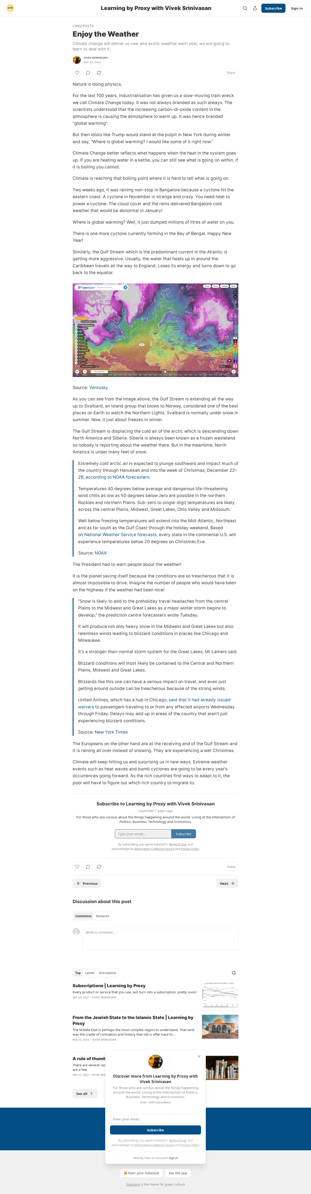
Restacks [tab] (102, 916)
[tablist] (92, 916)
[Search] (245, 8)
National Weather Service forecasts (120, 534)
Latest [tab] (89, 973)
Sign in (297, 8)
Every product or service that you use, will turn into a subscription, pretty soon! (134, 992)
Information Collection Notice (154, 1145)
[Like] (77, 72)
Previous (90, 883)
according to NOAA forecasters (117, 477)
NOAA (101, 553)
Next (224, 883)
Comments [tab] (83, 916)
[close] (199, 1056)
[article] (155, 995)
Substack (133, 1184)
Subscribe (273, 8)
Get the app (178, 1173)
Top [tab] (78, 973)
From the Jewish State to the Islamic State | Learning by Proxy (133, 1020)
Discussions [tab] (107, 973)
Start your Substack (143, 1173)
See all (81, 1093)
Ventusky (98, 387)
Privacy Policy (190, 1145)
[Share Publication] (255, 8)
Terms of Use (177, 1140)
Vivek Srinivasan (95, 57)
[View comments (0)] (88, 72)
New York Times (111, 732)
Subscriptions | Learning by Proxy (109, 985)
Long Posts (83, 26)
